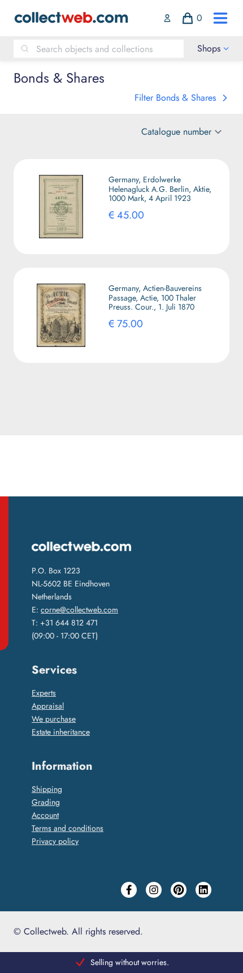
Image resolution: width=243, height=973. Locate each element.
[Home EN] (71, 18)
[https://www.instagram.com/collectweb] (154, 890)
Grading (46, 802)
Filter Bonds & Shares (175, 97)
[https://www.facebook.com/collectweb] (129, 890)
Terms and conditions (67, 828)
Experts (44, 692)
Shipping (47, 789)
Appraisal (48, 705)
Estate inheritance (61, 732)
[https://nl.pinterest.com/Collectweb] (178, 890)
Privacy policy (55, 841)
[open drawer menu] (220, 18)
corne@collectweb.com (79, 609)
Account (45, 815)
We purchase (54, 719)
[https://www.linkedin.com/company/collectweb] (203, 890)
